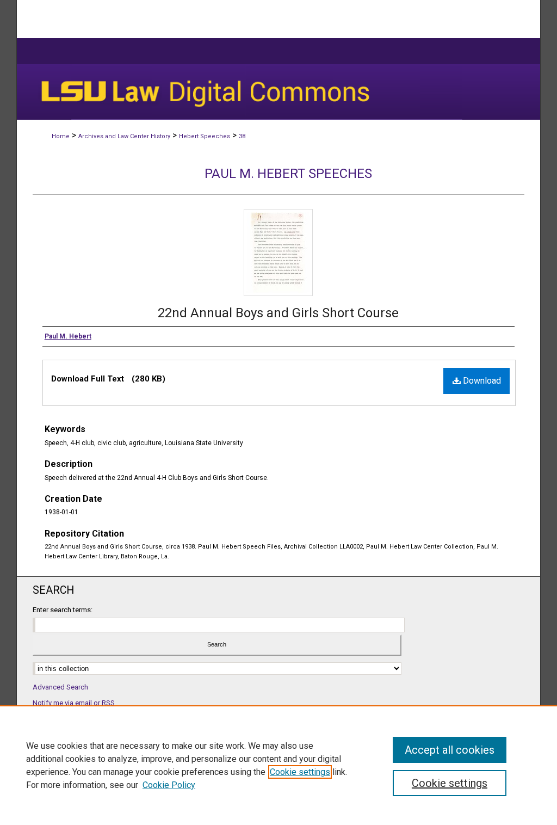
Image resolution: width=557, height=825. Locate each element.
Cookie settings (300, 772)
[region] (278, 765)
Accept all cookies (449, 749)
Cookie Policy (169, 785)
